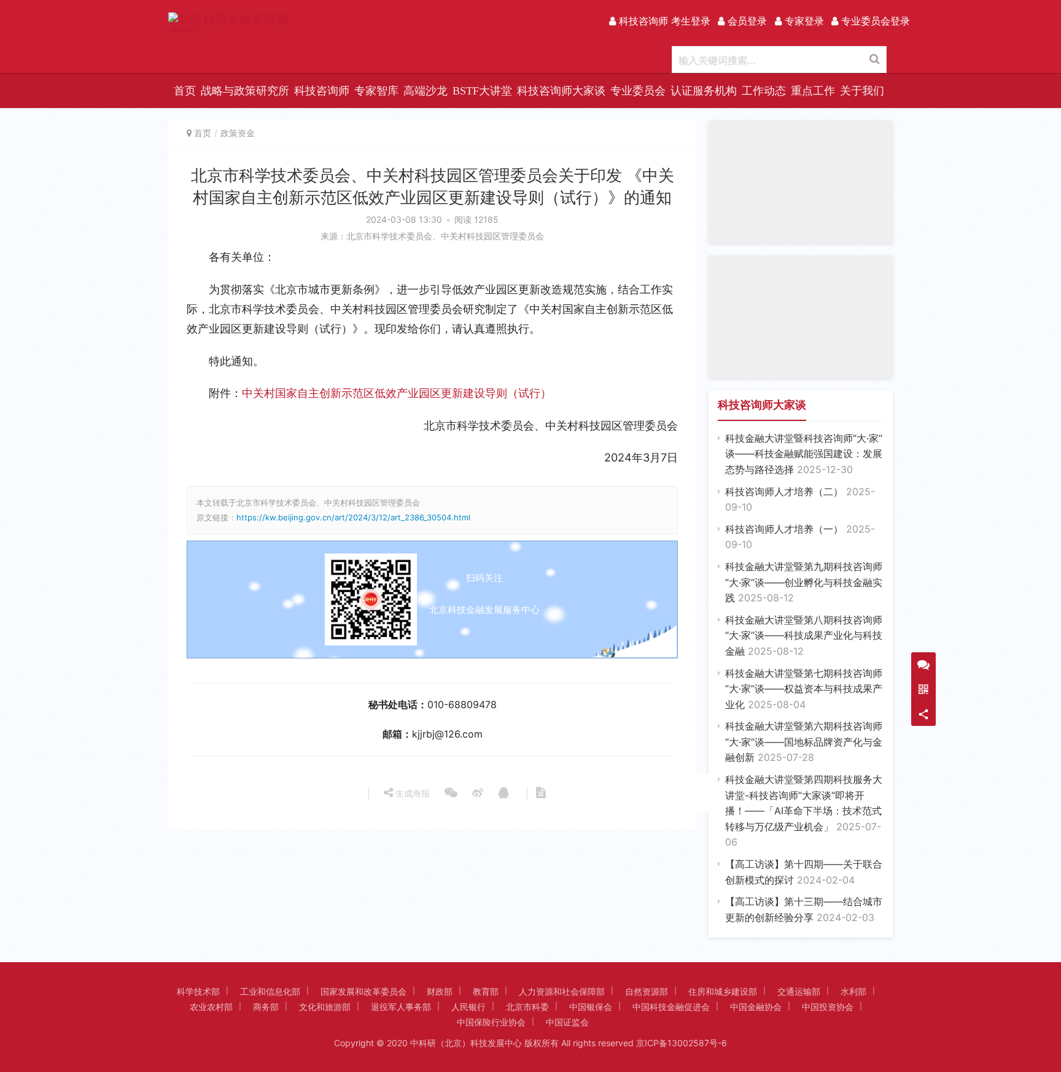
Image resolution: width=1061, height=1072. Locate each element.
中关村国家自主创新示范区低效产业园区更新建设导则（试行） (396, 393)
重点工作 (813, 91)
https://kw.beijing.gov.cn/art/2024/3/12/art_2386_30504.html (353, 517)
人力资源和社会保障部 (562, 991)
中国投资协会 (827, 1006)
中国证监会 (567, 1022)
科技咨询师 (321, 91)
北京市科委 (527, 1006)
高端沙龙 (425, 91)
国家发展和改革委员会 (363, 991)
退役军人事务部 (401, 1006)
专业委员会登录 (874, 21)
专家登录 (803, 21)
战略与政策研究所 (245, 91)
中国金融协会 (756, 1006)
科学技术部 (198, 991)
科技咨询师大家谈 (561, 91)
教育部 (486, 991)
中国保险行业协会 (491, 1022)
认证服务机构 (703, 91)
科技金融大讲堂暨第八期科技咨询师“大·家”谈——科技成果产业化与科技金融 (803, 635)
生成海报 (411, 793)
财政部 (440, 991)
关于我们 (862, 91)
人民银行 (468, 1006)
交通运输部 (798, 991)
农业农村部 (211, 1006)
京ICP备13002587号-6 (681, 1043)
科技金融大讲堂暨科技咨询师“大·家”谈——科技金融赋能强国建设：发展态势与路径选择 (803, 454)
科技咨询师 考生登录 (663, 21)
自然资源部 (646, 991)
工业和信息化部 (270, 991)
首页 (185, 91)
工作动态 (764, 91)
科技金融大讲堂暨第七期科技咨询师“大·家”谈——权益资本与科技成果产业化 (803, 689)
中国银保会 (590, 1006)
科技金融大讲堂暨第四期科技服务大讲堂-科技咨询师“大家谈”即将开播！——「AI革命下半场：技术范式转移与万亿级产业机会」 (803, 810)
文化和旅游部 (325, 1006)
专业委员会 (638, 91)
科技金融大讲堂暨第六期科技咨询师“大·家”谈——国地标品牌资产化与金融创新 (803, 741)
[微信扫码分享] (451, 793)
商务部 (266, 1006)
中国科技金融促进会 (671, 1006)
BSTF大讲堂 (482, 91)
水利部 (853, 991)
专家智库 (376, 91)
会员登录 (746, 21)
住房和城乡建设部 (722, 991)
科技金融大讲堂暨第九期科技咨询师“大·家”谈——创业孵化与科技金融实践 (803, 582)
